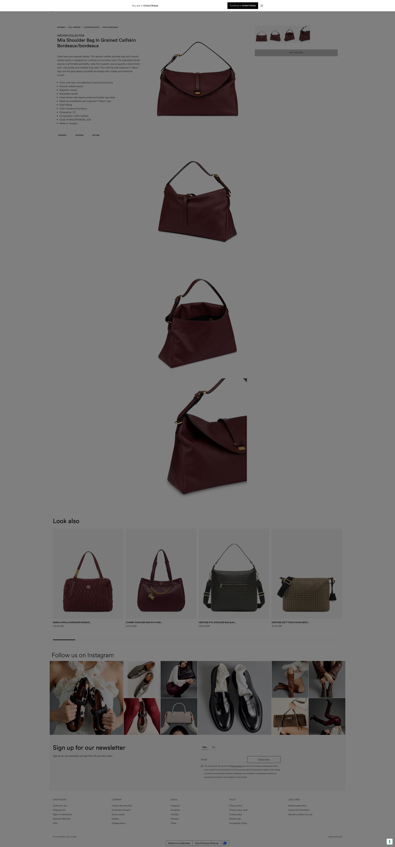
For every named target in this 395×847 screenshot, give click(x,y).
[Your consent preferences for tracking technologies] (390, 842)
